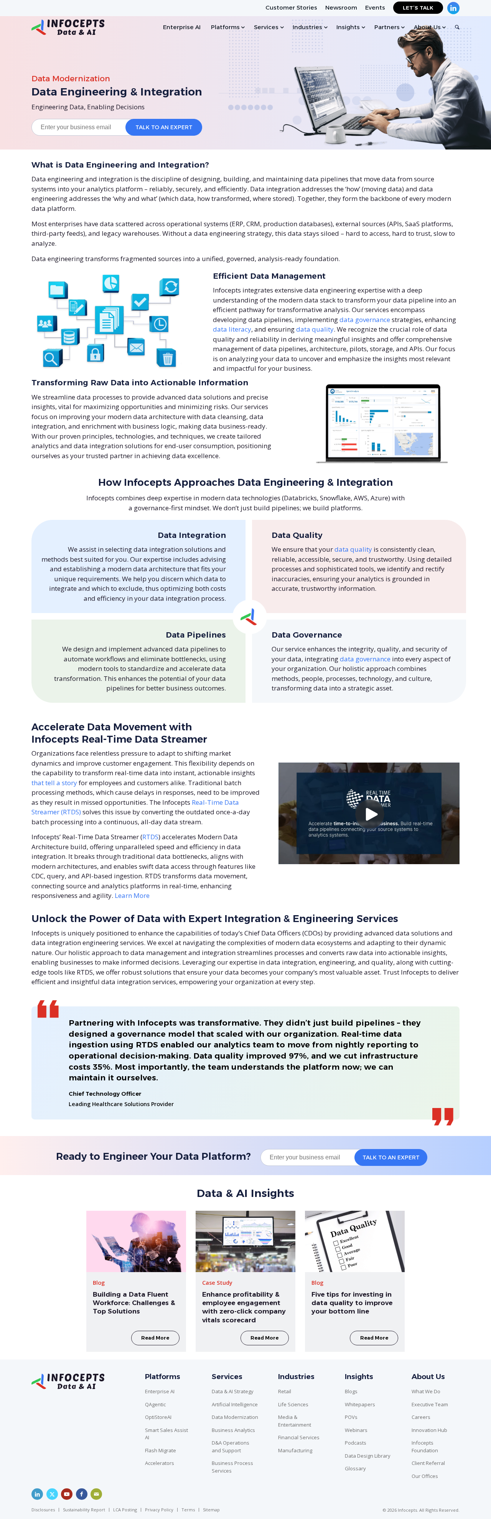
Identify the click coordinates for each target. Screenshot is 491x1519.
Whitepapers (360, 1404)
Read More (155, 1338)
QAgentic (155, 1404)
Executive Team (430, 1404)
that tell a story (54, 782)
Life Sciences (293, 1404)
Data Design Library (367, 1455)
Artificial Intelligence (235, 1404)
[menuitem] (291, 8)
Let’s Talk (418, 8)
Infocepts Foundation (425, 1446)
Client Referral (428, 1463)
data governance (364, 319)
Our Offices (425, 1476)
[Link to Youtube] (66, 1494)
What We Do (426, 1391)
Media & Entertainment (294, 1421)
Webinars (356, 1430)
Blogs (351, 1391)
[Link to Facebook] (81, 1494)
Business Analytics (233, 1430)
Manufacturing (295, 1450)
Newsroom (341, 7)
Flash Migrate (160, 1450)
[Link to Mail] (96, 1494)
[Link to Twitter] (52, 1494)
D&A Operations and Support (230, 1446)
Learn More (132, 895)
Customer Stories (291, 7)
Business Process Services (232, 1467)
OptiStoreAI (158, 1417)
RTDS (150, 836)
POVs (351, 1417)
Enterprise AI (160, 1391)
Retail (284, 1391)
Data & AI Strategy (233, 1391)
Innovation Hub (429, 1430)
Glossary (355, 1468)
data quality (315, 329)
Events (375, 7)
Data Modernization (70, 78)
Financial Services (299, 1437)
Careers (421, 1417)
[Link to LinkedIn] (37, 1494)
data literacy (232, 329)
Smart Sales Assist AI (166, 1434)
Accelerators (159, 1463)
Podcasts (355, 1442)
